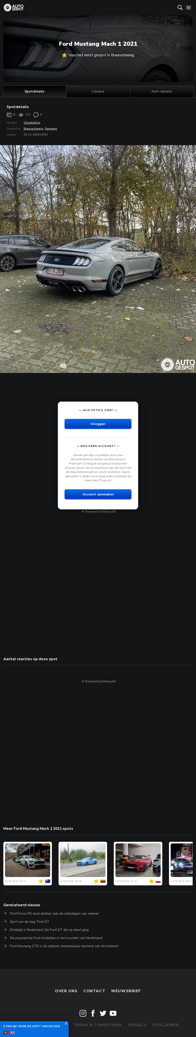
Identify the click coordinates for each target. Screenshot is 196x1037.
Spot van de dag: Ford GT (29, 921)
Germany (51, 129)
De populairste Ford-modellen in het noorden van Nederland (56, 938)
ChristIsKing (32, 123)
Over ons (66, 991)
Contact (94, 991)
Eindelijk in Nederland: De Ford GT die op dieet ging (49, 930)
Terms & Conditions (97, 1025)
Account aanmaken (98, 494)
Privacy (137, 1025)
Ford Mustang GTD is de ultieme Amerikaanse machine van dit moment (64, 946)
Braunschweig (33, 129)
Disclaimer (166, 1025)
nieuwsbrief (126, 991)
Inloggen (98, 423)
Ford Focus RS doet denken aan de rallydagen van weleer (54, 913)
